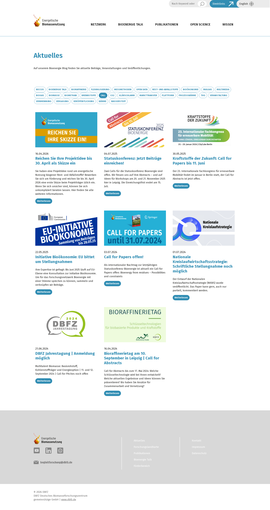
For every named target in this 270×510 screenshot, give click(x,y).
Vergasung (62, 101)
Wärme (102, 101)
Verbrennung (43, 101)
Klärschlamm (127, 95)
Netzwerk (98, 24)
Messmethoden (122, 89)
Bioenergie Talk (130, 24)
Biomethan (70, 95)
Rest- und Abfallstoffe (165, 89)
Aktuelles (139, 440)
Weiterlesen (43, 201)
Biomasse (54, 95)
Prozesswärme (187, 95)
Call (103, 95)
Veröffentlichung (83, 101)
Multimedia (223, 89)
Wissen (227, 24)
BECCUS (40, 89)
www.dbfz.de (68, 499)
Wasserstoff (118, 101)
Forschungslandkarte (146, 447)
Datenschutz (199, 453)
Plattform (168, 95)
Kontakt (196, 440)
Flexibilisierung (100, 89)
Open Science (200, 24)
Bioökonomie (190, 89)
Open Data (142, 89)
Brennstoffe (89, 95)
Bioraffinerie (78, 89)
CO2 (112, 95)
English (243, 3)
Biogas (40, 95)
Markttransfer (148, 95)
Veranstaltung (218, 95)
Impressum (198, 447)
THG (203, 95)
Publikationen (166, 24)
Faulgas (207, 89)
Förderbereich (142, 466)
